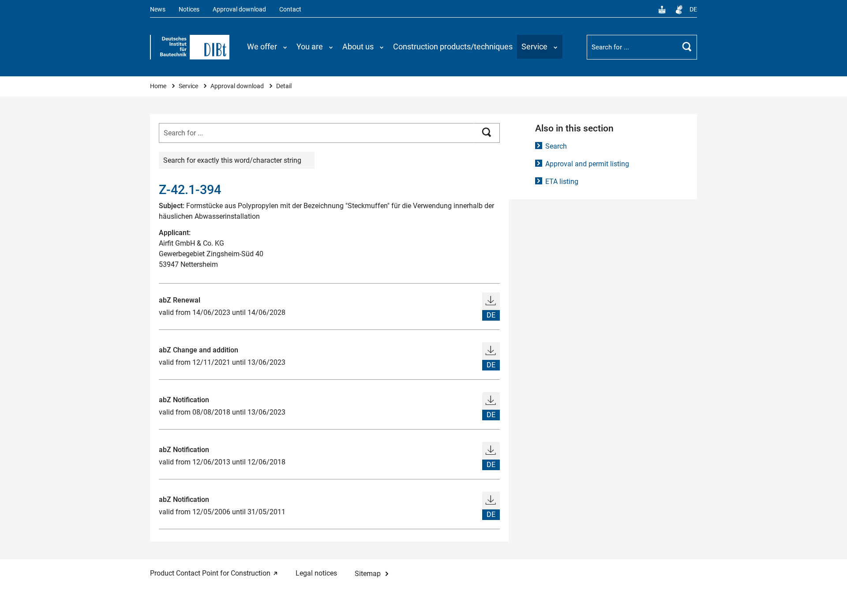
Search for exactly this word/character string (232, 160)
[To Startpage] (189, 47)
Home (159, 86)
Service (189, 86)
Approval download (239, 9)
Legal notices (316, 573)
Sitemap (368, 573)
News (157, 9)
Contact (290, 9)
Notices (189, 9)
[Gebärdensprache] (679, 10)
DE (693, 9)
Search (556, 146)
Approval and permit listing (587, 164)
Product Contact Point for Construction (210, 573)
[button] (267, 47)
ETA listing (561, 181)
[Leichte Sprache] (662, 10)
